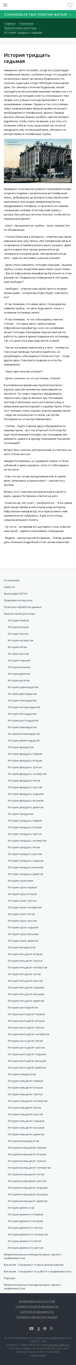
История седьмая (19, 660)
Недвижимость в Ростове (37, 1301)
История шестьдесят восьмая (27, 1061)
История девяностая (21, 1207)
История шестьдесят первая (26, 1014)
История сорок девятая (23, 940)
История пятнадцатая (22, 714)
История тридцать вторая (25, 827)
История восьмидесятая (23, 1141)
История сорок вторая (22, 894)
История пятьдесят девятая (26, 1001)
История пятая (17, 647)
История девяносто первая (25, 1214)
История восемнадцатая (24, 734)
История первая (18, 620)
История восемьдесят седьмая (28, 1187)
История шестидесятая (23, 1007)
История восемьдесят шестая (27, 1181)
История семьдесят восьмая (26, 1127)
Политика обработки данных (23, 607)
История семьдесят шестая (25, 1114)
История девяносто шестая (25, 1248)
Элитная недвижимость (37, 1312)
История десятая (19, 680)
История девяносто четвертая (28, 1234)
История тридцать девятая (25, 874)
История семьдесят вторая (25, 1087)
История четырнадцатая (24, 707)
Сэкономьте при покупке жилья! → (38, 14)
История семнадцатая (22, 727)
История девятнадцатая (24, 740)
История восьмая (19, 667)
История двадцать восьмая (26, 800)
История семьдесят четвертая (27, 1101)
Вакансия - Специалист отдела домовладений (33, 1265)
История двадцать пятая (24, 780)
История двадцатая (20, 747)
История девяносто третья (25, 1227)
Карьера (9, 1278)
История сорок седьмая (23, 927)
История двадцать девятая (25, 807)
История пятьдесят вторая (25, 954)
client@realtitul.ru (59, 1345)
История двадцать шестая (25, 787)
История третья (18, 633)
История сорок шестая (22, 920)
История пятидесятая (22, 947)
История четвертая (20, 640)
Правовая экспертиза (18, 600)
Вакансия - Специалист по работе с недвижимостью (37, 1271)
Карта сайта (38, 1355)
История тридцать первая (25, 820)
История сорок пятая (21, 914)
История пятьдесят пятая (24, 974)
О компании (11, 580)
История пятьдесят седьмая (26, 987)
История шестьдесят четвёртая (28, 1034)
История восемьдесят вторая (27, 1154)
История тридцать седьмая (25, 860)
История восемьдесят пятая (26, 1174)
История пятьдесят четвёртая (27, 967)
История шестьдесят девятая (27, 1067)
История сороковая (20, 880)
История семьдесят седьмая (26, 1121)
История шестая (18, 653)
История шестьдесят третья (26, 1027)
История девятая (19, 674)
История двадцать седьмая (26, 794)
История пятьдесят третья (25, 961)
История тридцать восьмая (25, 867)
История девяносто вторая (25, 1221)
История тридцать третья (25, 834)
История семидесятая (22, 1074)
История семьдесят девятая (26, 1134)
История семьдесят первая (25, 1081)
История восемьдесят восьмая (28, 1194)
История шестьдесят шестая (26, 1047)
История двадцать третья (25, 767)
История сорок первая (22, 887)
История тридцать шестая (25, 854)
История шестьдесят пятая (25, 1041)
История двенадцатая (22, 694)
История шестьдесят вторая (26, 1021)
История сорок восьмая (23, 934)
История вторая (18, 627)
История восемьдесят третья (27, 1161)
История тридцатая (20, 814)
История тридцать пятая (24, 847)
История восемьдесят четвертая (29, 1167)
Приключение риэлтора (19, 613)
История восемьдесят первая (27, 1147)
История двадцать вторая (25, 760)
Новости (9, 587)
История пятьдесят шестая (25, 981)
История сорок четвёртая (24, 907)
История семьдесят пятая (24, 1107)
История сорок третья (22, 900)
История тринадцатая (22, 700)
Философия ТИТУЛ (15, 593)
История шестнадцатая (23, 720)
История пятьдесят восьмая (26, 994)
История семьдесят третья (25, 1094)
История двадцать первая (25, 754)
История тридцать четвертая (27, 840)
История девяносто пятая (24, 1241)
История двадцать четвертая (27, 774)
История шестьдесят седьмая (27, 1054)
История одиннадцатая (23, 687)
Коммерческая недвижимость (37, 1306)
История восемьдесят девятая (27, 1201)
